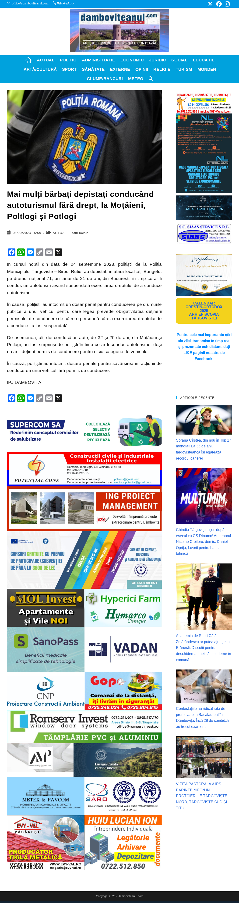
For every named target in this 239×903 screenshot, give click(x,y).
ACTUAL (59, 233)
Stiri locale (80, 233)
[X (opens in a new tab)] (210, 4)
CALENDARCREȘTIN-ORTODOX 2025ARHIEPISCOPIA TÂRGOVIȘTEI (204, 310)
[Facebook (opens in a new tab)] (219, 4)
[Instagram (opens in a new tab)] (226, 4)
